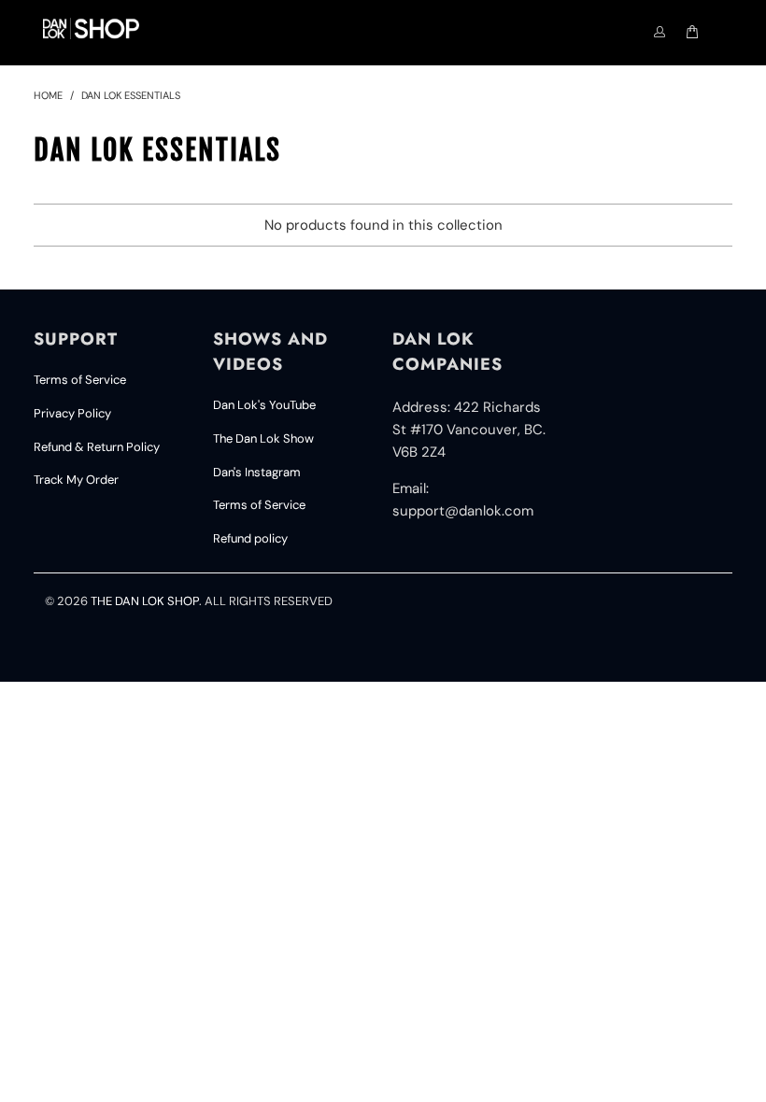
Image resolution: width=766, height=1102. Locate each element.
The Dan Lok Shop (145, 601)
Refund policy (250, 538)
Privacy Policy (72, 413)
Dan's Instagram (257, 472)
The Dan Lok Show (263, 438)
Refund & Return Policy (97, 447)
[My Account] (659, 32)
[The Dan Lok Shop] (91, 28)
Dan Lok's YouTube (264, 405)
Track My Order (76, 479)
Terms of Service (80, 380)
